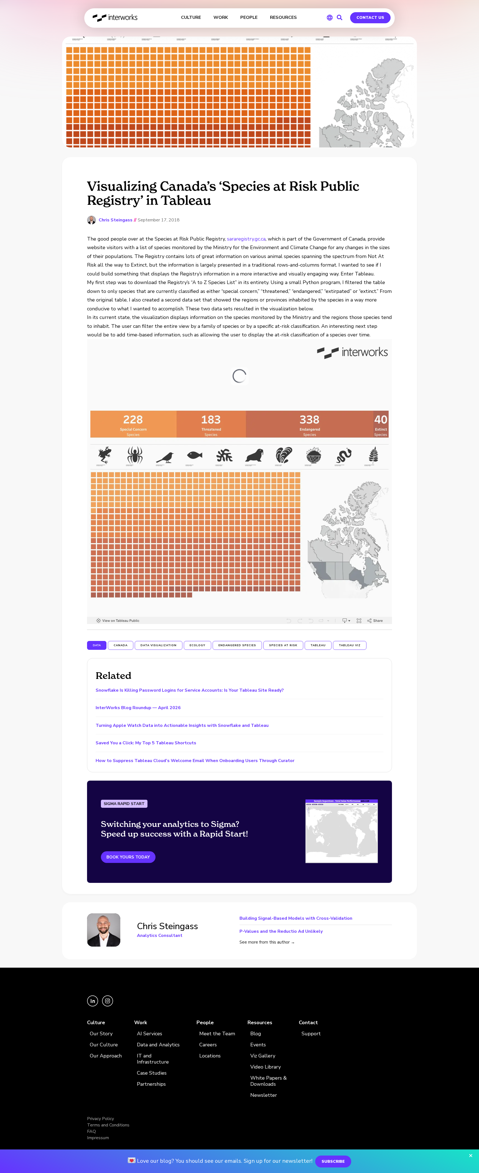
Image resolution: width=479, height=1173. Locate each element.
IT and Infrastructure (153, 1059)
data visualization (159, 645)
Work (140, 1022)
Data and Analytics (158, 1045)
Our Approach (106, 1056)
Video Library (265, 1067)
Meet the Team (217, 1034)
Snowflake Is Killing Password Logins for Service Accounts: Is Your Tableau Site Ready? (190, 690)
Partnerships (151, 1084)
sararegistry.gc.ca (246, 239)
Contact (308, 1022)
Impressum (98, 1138)
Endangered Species (237, 645)
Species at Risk (283, 645)
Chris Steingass (116, 220)
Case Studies (152, 1073)
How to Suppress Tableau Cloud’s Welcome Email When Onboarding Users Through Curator (195, 761)
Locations (210, 1056)
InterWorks (115, 18)
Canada (121, 645)
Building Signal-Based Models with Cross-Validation (296, 918)
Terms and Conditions (108, 1125)
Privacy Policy (100, 1119)
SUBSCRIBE (333, 1161)
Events (258, 1045)
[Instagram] (107, 1005)
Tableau (318, 645)
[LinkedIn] (93, 1005)
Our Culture (104, 1045)
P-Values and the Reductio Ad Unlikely (281, 931)
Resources (260, 1022)
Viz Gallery (262, 1056)
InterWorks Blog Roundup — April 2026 (138, 708)
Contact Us (370, 17)
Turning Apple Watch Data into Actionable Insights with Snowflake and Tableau (182, 725)
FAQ (91, 1131)
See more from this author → (267, 942)
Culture (96, 1022)
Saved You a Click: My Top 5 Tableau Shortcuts (146, 743)
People (205, 1022)
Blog (255, 1034)
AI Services (149, 1034)
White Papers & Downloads (268, 1081)
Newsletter (263, 1095)
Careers (208, 1045)
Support (311, 1034)
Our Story (101, 1034)
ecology (197, 645)
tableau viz (350, 645)
